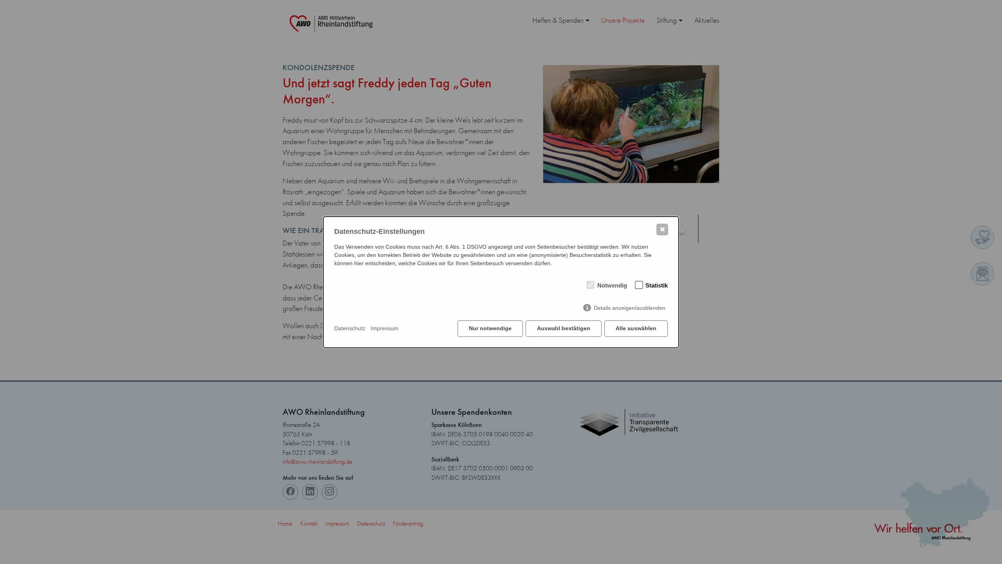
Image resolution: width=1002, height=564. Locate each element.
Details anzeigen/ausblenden (629, 308)
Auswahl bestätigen (563, 328)
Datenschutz (349, 328)
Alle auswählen (636, 328)
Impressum (384, 328)
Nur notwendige (490, 328)
